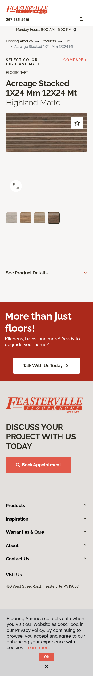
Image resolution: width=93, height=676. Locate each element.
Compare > (75, 60)
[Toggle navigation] (82, 19)
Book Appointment (41, 464)
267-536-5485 (17, 20)
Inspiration (17, 519)
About (12, 545)
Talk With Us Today (43, 365)
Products (48, 41)
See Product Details (27, 272)
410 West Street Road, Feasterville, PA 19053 (42, 586)
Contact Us (17, 558)
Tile (67, 41)
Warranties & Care (25, 532)
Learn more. (38, 647)
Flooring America (19, 41)
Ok (46, 657)
